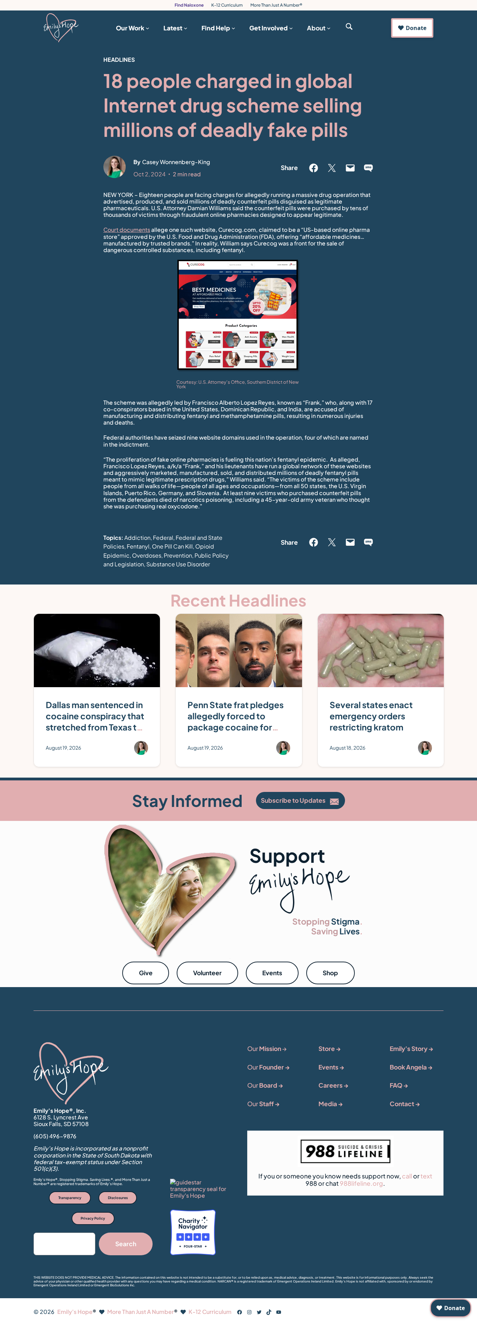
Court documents (126, 229)
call (407, 1176)
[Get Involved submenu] (291, 28)
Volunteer (207, 973)
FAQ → (399, 1085)
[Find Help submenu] (233, 28)
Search (125, 1244)
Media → (330, 1104)
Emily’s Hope (75, 1311)
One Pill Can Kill (172, 546)
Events (272, 973)
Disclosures (118, 1198)
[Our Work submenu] (147, 28)
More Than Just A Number (140, 1311)
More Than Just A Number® (276, 5)
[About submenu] (329, 28)
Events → (331, 1067)
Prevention (178, 555)
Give (146, 973)
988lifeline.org (361, 1183)
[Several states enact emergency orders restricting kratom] (381, 619)
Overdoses (146, 555)
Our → (267, 1048)
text (426, 1176)
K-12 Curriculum (227, 5)
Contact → (405, 1104)
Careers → (333, 1085)
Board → (271, 1085)
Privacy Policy (93, 1218)
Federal (163, 537)
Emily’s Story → (411, 1048)
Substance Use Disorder (178, 564)
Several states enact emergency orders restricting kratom (371, 715)
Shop (330, 973)
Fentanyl (138, 546)
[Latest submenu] (186, 28)
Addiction (137, 537)
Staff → (269, 1104)
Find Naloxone (189, 5)
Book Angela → (411, 1067)
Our (268, 1067)
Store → (329, 1048)
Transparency (69, 1198)
